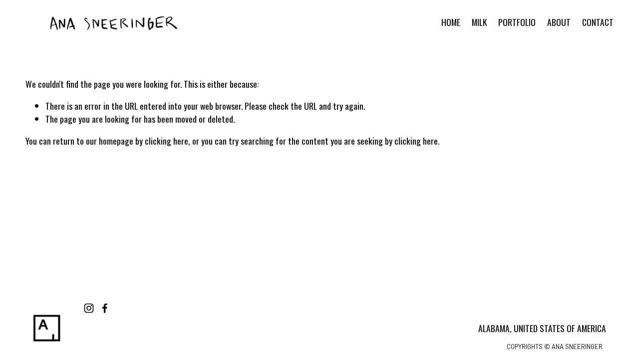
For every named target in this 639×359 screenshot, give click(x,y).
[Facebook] (105, 308)
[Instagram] (89, 308)
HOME (450, 21)
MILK (479, 21)
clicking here (166, 140)
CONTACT (598, 21)
